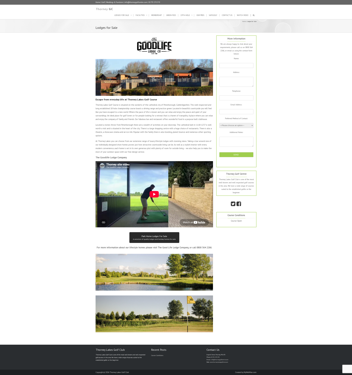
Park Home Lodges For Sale (154, 237)
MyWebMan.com (250, 372)
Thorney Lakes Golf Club (119, 372)
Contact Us (227, 15)
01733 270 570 (154, 2)
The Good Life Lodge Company (173, 247)
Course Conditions (157, 355)
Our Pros (200, 15)
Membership (156, 15)
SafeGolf (213, 15)
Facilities (140, 15)
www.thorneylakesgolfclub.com (219, 362)
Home (98, 2)
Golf (103, 2)
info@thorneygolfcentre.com (136, 2)
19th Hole (185, 15)
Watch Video (242, 15)
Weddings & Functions (114, 2)
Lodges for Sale (121, 15)
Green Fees (171, 15)
